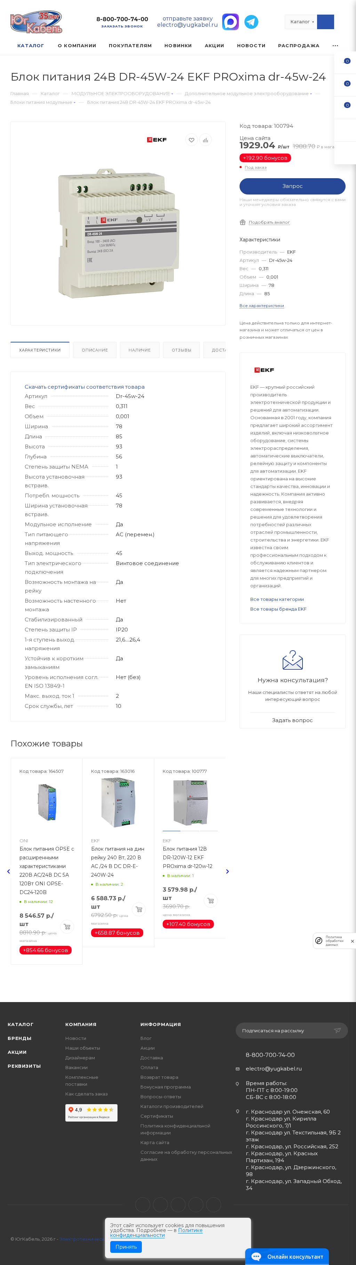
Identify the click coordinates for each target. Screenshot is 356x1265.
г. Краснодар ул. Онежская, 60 (288, 1111)
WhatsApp (195, 1204)
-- (345, 62)
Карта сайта (154, 1142)
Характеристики (40, 350)
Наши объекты (82, 1048)
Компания (80, 1024)
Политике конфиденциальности (156, 1232)
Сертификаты (156, 1116)
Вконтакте (142, 1204)
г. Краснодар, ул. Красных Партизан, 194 (282, 1157)
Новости (75, 1038)
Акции (17, 1052)
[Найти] (325, 22)
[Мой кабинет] (342, 23)
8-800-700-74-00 (122, 19)
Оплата (149, 1067)
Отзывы (182, 350)
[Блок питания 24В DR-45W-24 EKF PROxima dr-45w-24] (118, 233)
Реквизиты (24, 1066)
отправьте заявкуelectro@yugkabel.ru (187, 21)
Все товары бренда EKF (278, 609)
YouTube (178, 1204)
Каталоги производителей (171, 1106)
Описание (95, 350)
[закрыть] (352, 940)
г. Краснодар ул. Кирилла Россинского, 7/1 (281, 1122)
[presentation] (9, 871)
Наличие (140, 350)
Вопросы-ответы (160, 1096)
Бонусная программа (165, 1087)
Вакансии (76, 1067)
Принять (126, 1247)
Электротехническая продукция (97, 1239)
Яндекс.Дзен (213, 1204)
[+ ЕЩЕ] (336, 45)
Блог (146, 1038)
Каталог (21, 1024)
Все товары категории (277, 599)
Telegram (160, 1204)
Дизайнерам (80, 1057)
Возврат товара (159, 1077)
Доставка (224, 350)
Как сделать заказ (86, 1094)
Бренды (20, 1038)
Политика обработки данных (334, 940)
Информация (160, 1024)
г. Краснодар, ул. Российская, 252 (292, 1146)
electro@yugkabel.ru (274, 1068)
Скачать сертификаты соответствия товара (85, 386)
